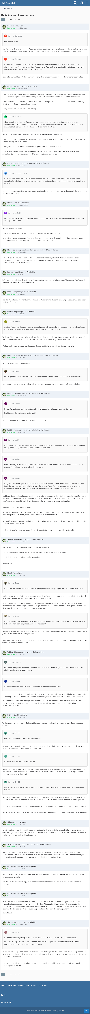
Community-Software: (38, 1011)
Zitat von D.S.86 (14, 733)
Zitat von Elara (13, 371)
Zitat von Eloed (13, 583)
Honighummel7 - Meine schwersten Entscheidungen (28, 163)
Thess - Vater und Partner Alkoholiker (22, 922)
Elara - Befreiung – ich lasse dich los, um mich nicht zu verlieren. (32, 250)
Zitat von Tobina (14, 681)
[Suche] (75, 3)
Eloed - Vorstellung (14, 573)
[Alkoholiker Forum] (8, 3)
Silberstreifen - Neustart (16, 822)
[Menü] (87, 3)
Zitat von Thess (13, 932)
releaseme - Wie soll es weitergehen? (21, 866)
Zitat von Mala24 (14, 213)
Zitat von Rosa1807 (15, 116)
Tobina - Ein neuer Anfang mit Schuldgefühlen (25, 539)
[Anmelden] (81, 3)
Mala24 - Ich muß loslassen (18, 203)
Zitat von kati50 (14, 403)
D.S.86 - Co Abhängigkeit (17, 715)
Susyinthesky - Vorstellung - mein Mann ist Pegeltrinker (29, 844)
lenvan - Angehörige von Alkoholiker (21, 272)
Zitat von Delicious (15, 36)
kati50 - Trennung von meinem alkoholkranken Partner (28, 393)
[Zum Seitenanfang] (86, 1011)
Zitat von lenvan (14, 321)
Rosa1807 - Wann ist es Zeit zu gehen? (22, 86)
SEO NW (61, 1011)
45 (15, 19)
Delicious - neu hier (15, 26)
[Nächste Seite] (19, 19)
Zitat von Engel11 (14, 662)
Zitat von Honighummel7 (17, 173)
